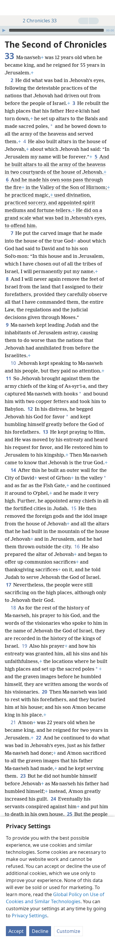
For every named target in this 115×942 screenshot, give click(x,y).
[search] (107, 7)
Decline (40, 931)
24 (54, 799)
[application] (57, 30)
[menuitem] (9, 7)
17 (9, 585)
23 (23, 776)
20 (45, 692)
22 (39, 737)
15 (74, 508)
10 (14, 363)
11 (9, 378)
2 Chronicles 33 (40, 20)
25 (70, 814)
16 (77, 546)
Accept (16, 931)
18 (14, 607)
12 (30, 409)
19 (25, 646)
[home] (9, 7)
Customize (68, 931)
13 (46, 432)
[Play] (3, 30)
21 (14, 722)
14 (14, 470)
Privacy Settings (29, 915)
